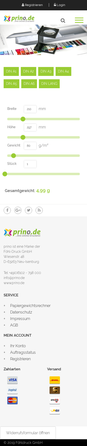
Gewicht (13, 145)
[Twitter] (28, 210)
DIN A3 (46, 71)
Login (60, 5)
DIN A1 (11, 71)
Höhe (11, 127)
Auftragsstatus (23, 352)
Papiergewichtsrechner (30, 305)
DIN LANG (49, 84)
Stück (12, 164)
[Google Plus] (18, 210)
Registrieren (33, 5)
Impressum (20, 318)
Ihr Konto (18, 346)
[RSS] (39, 210)
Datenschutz (21, 312)
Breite (11, 109)
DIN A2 (28, 71)
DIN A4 (63, 71)
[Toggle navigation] (79, 22)
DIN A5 (11, 84)
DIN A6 (29, 84)
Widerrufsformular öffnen (28, 433)
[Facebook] (7, 210)
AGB (14, 325)
